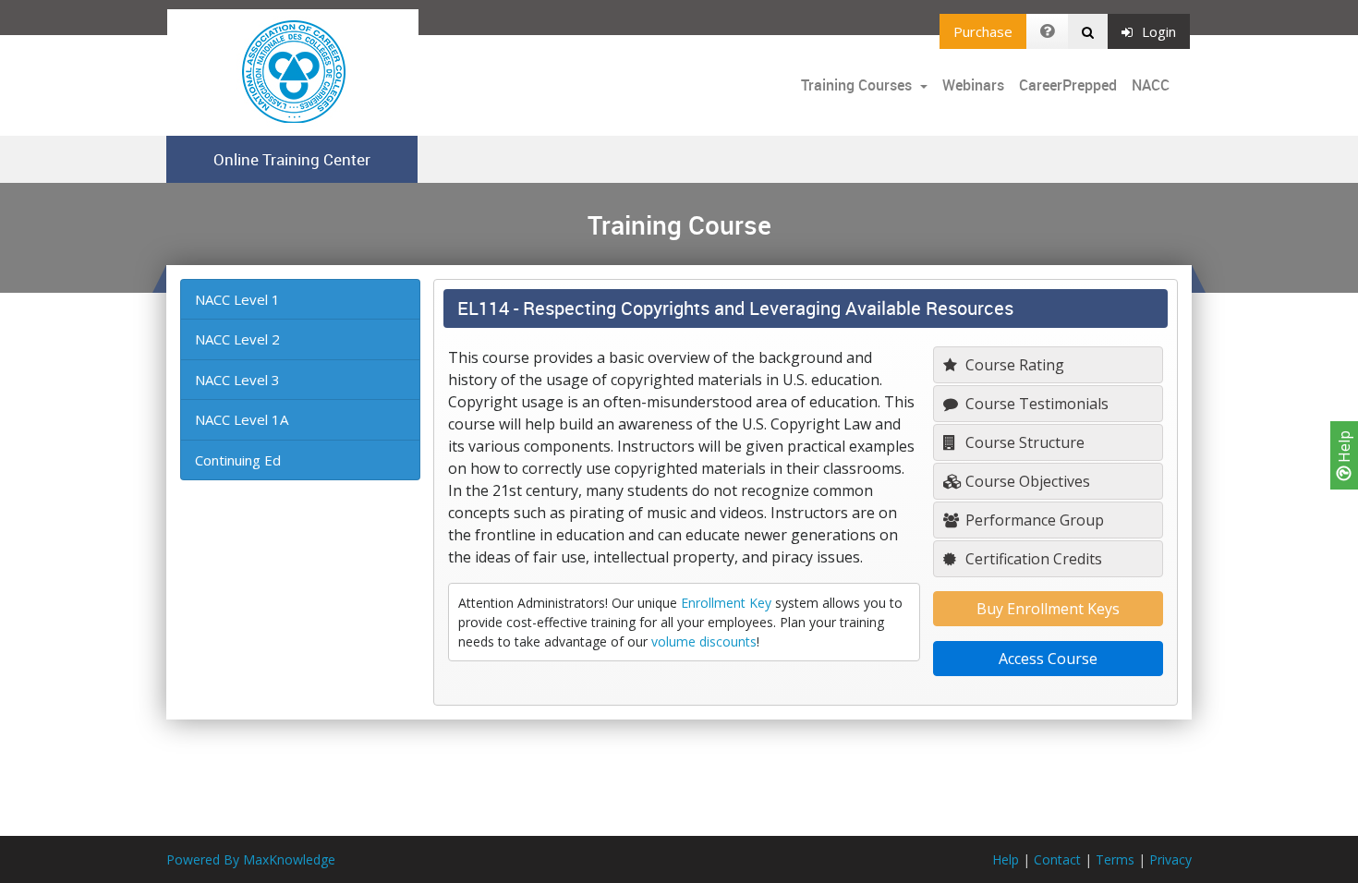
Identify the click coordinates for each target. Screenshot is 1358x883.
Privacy (1170, 859)
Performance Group (1033, 520)
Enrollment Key (726, 602)
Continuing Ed (238, 460)
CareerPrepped (1068, 85)
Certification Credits (1032, 559)
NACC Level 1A (241, 419)
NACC (1151, 85)
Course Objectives (1026, 481)
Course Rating (1013, 365)
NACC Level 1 (237, 299)
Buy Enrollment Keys (1048, 609)
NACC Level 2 (237, 339)
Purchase (982, 31)
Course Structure (1023, 442)
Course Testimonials (1035, 403)
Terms (1115, 859)
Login (1159, 31)
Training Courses (858, 85)
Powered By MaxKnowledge (250, 859)
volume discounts (704, 641)
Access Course (1048, 658)
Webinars (973, 85)
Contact (1057, 859)
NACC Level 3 (237, 379)
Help (1344, 448)
